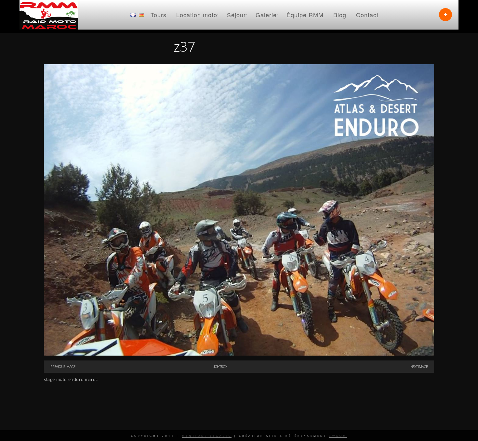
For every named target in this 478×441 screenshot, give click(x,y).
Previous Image (62, 366)
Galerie (266, 14)
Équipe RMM (305, 14)
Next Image (419, 366)
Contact (367, 14)
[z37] (239, 354)
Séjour (236, 14)
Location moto (196, 14)
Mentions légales (207, 435)
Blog (339, 14)
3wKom (338, 435)
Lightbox (219, 366)
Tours (158, 14)
